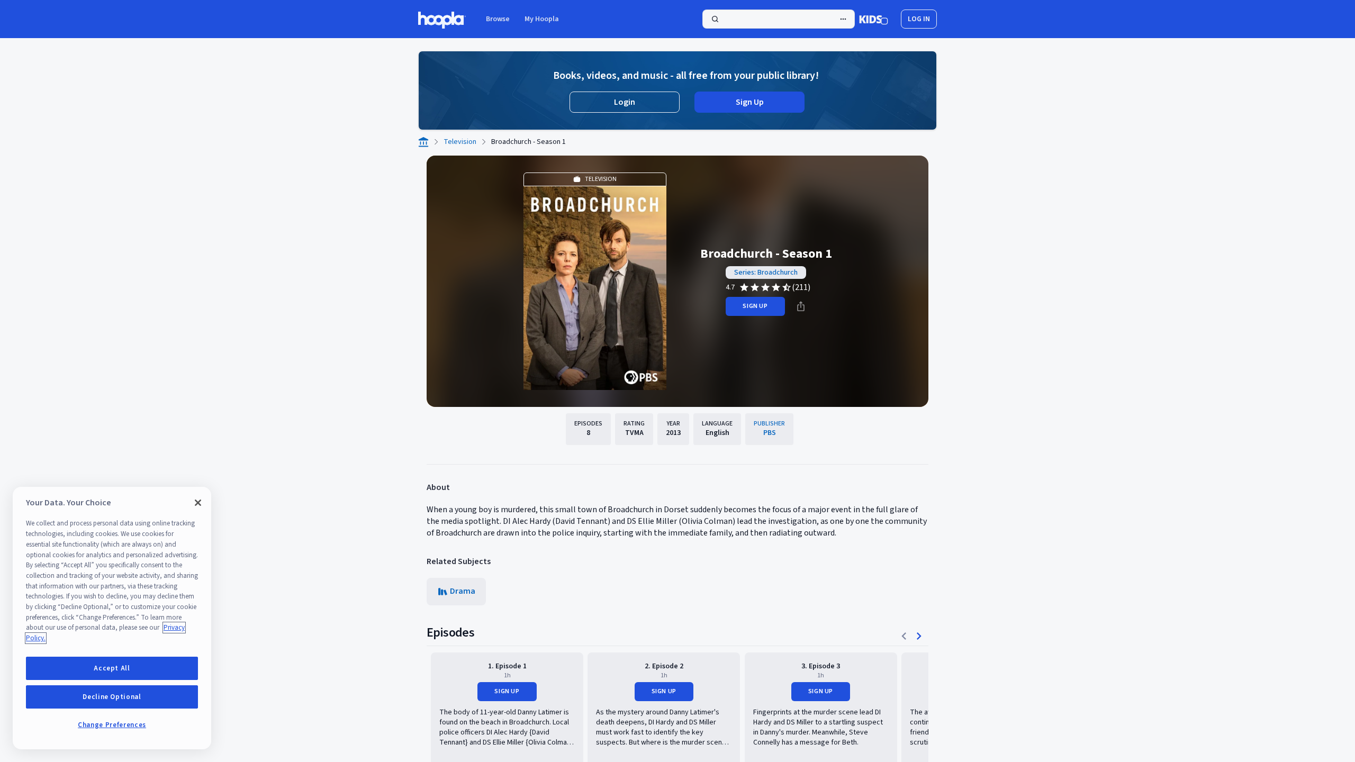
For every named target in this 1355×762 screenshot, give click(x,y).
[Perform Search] (778, 19)
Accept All (112, 668)
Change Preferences (112, 725)
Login (624, 102)
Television (460, 142)
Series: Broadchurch (766, 272)
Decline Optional (112, 697)
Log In (919, 19)
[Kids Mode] (873, 19)
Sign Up (750, 102)
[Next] (918, 636)
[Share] (801, 306)
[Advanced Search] (843, 19)
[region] (112, 618)
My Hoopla (542, 19)
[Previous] (904, 636)
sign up (755, 306)
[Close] (198, 502)
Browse (498, 19)
